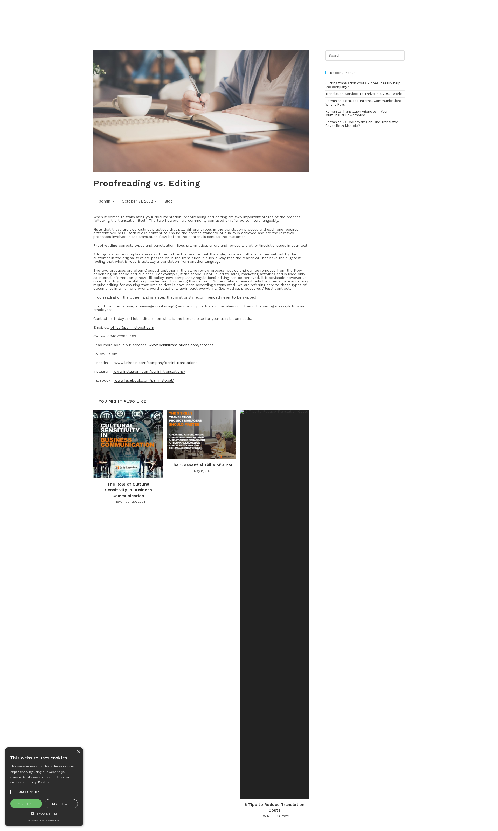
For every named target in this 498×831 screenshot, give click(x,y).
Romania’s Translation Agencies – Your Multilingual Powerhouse (356, 113)
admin (104, 201)
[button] (44, 813)
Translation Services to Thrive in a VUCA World (363, 94)
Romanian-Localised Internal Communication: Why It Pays (363, 102)
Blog (168, 201)
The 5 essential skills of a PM (201, 464)
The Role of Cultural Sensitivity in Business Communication (128, 490)
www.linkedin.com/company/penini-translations (155, 363)
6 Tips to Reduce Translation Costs (274, 807)
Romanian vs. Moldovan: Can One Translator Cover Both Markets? (361, 124)
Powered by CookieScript (44, 820)
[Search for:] (365, 55)
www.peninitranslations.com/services (181, 345)
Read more (45, 782)
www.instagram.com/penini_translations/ (149, 371)
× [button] (78, 752)
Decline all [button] (61, 804)
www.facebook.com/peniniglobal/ (144, 380)
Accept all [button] (26, 804)
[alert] (44, 786)
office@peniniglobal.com (132, 327)
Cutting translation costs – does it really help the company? (362, 85)
